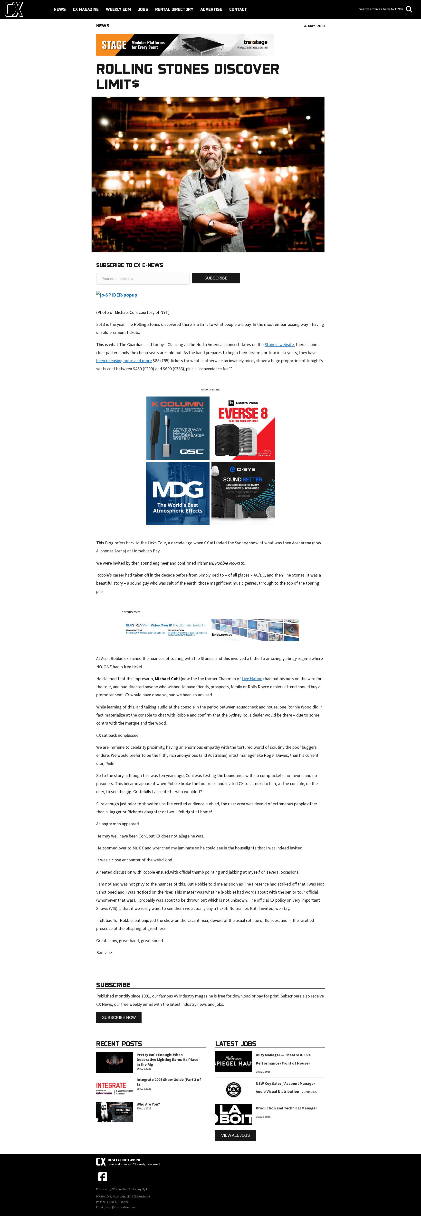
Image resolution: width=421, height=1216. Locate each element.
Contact (238, 9)
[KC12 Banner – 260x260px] (178, 428)
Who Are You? (148, 1104)
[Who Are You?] (114, 1112)
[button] (216, 278)
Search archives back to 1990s (381, 9)
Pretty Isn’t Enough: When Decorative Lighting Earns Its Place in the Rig (167, 1059)
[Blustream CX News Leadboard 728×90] (210, 629)
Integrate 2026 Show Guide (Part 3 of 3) (169, 1082)
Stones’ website (279, 345)
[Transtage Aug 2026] (185, 44)
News (60, 9)
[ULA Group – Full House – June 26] (178, 493)
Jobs (143, 9)
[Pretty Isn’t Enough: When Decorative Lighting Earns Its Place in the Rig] (114, 1062)
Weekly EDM (118, 9)
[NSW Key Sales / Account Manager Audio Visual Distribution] (233, 1089)
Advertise (211, 9)
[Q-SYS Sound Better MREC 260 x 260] (243, 493)
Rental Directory (174, 9)
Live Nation (252, 679)
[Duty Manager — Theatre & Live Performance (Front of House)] (233, 1061)
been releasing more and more (124, 361)
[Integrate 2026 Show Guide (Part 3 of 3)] (114, 1087)
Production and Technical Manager (286, 1108)
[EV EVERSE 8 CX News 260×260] (243, 428)
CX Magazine (86, 9)
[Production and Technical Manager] (233, 1114)
